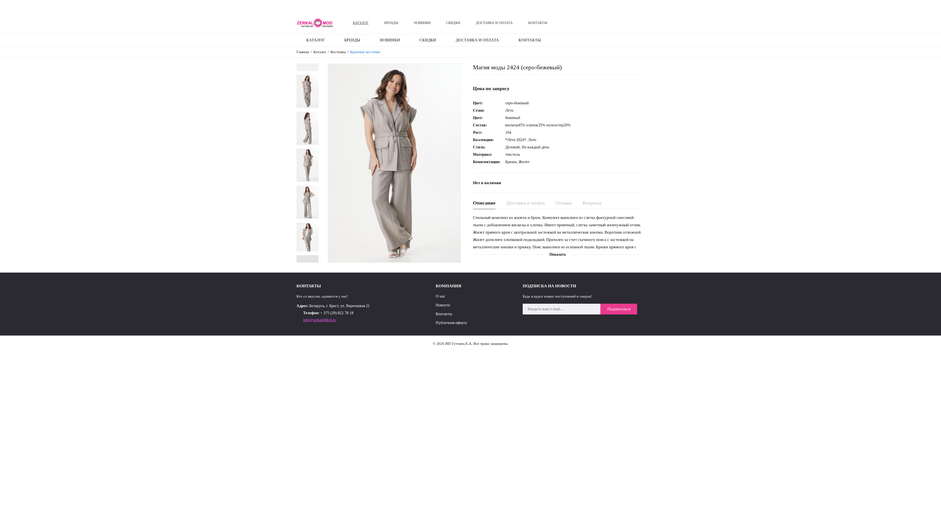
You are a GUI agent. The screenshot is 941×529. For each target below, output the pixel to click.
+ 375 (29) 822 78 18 (336, 313)
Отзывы (564, 202)
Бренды (391, 23)
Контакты (537, 23)
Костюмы (338, 52)
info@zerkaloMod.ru (319, 320)
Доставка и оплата (494, 23)
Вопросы (591, 202)
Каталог (361, 23)
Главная (303, 52)
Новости (443, 305)
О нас (440, 296)
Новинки (422, 23)
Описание (484, 202)
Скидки (453, 23)
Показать (557, 254)
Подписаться (619, 309)
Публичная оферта (451, 323)
